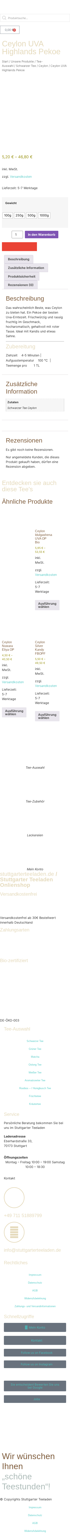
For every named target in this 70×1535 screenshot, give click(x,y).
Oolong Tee (35, 1064)
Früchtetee (35, 1096)
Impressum (35, 1274)
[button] (6, 246)
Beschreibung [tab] (18, 259)
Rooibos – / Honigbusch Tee (35, 1088)
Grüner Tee (35, 1048)
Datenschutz (35, 1282)
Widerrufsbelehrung (35, 1298)
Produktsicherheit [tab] (21, 276)
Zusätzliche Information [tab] (26, 268)
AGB (35, 1290)
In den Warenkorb (41, 235)
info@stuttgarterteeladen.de (32, 1250)
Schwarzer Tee (26, 66)
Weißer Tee (35, 1072)
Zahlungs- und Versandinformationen (35, 1306)
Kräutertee (35, 1103)
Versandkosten (21, 177)
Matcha (35, 1056)
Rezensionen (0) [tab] (21, 285)
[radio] (8, 215)
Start (5, 61)
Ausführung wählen (47, 605)
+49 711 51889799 (23, 1215)
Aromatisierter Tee (35, 1080)
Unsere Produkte (22, 61)
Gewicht (11, 203)
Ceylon (43, 66)
